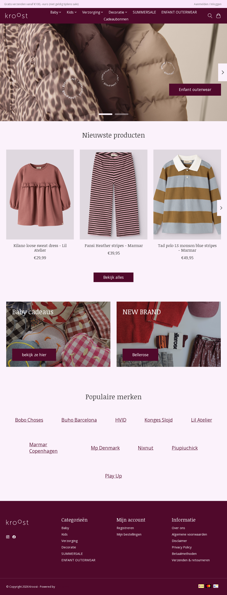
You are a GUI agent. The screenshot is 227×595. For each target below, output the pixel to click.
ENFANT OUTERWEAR (179, 12)
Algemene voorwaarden (189, 534)
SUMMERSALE (144, 12)
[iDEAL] (201, 586)
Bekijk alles (113, 277)
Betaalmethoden (184, 553)
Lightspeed (63, 587)
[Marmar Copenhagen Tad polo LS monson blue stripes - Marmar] (187, 194)
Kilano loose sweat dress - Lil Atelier (39, 248)
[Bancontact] (216, 586)
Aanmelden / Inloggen (207, 4)
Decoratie (68, 547)
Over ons (178, 528)
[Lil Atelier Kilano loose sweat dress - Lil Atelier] (40, 194)
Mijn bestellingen (129, 534)
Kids (64, 534)
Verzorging (69, 540)
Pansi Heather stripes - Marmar (113, 245)
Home (40, 12)
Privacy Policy (182, 547)
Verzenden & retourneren (191, 560)
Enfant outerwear (195, 89)
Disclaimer (179, 540)
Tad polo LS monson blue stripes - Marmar (187, 248)
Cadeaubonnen (116, 19)
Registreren (125, 528)
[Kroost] (16, 16)
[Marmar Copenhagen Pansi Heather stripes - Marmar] (113, 194)
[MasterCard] (208, 586)
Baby (65, 528)
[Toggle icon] (210, 16)
